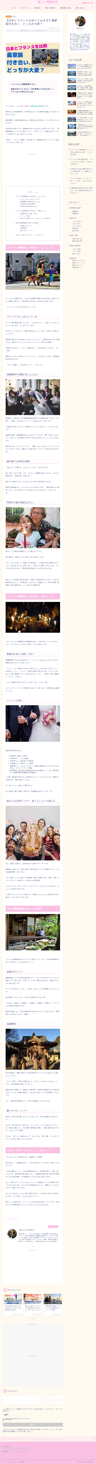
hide (35, 192)
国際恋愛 (75, 211)
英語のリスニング (78, 265)
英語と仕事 (74, 235)
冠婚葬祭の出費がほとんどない (31, 201)
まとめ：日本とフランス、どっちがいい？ (30, 235)
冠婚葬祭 (24, 228)
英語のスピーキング (78, 260)
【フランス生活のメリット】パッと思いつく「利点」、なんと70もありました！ (81, 181)
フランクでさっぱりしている (30, 199)
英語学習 (73, 258)
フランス (9, 1218)
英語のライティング (78, 263)
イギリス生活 (76, 221)
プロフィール (25, 8)
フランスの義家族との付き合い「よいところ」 (31, 196)
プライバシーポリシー (10, 1461)
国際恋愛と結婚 (65, 8)
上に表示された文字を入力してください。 (17, 1418)
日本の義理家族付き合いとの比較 (27, 223)
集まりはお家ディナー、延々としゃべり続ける (35, 218)
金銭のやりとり (26, 226)
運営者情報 (21, 1461)
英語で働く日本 (77, 239)
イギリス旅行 (76, 249)
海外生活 (37, 8)
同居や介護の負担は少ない (29, 206)
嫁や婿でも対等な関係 (28, 204)
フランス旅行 (76, 251)
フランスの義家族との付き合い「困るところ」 (31, 211)
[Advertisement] (33, 169)
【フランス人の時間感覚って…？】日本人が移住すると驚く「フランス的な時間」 (81, 152)
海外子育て (75, 231)
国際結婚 (9, 16)
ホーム (14, 8)
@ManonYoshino (37, 106)
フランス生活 (76, 226)
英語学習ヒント (77, 267)
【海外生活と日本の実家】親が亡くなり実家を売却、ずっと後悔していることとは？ (81, 171)
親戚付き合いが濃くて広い (29, 213)
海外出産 (75, 228)
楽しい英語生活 (48, 1)
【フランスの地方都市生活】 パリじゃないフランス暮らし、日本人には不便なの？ (81, 162)
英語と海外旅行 (50, 8)
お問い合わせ (79, 8)
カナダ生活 (75, 224)
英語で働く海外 (77, 241)
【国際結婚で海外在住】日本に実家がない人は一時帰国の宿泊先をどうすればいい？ (81, 190)
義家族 (16, 1218)
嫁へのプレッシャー (27, 230)
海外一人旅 (75, 253)
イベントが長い (26, 216)
